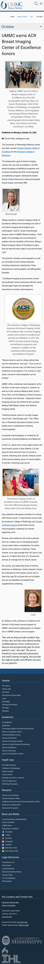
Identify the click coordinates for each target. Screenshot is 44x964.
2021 (31, 17)
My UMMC (6, 702)
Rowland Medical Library (11, 735)
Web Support (7, 881)
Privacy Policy (7, 875)
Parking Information (9, 705)
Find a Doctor (7, 775)
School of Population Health (12, 754)
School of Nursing (9, 751)
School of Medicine (9, 748)
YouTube (8, 838)
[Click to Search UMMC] (36, 3)
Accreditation (7, 722)
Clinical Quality (7, 771)
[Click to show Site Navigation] (41, 3)
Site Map (5, 708)
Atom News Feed (11, 851)
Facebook (8, 832)
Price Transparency (9, 781)
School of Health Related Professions (16, 744)
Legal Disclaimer (8, 869)
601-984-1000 (22, 922)
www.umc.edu (7, 917)
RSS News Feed (10, 848)
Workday (5, 711)
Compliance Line (8, 862)
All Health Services (9, 765)
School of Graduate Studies (12, 741)
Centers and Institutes (10, 795)
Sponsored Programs (10, 808)
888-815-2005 (24, 925)
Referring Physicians (10, 784)
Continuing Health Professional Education (18, 729)
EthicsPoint (6, 866)
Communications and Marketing (14, 819)
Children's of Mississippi (11, 768)
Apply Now (6, 726)
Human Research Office (11, 799)
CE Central (6, 686)
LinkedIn (8, 845)
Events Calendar (8, 822)
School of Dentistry (9, 738)
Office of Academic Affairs (12, 732)
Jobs (4, 699)
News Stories (15, 8)
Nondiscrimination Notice (11, 872)
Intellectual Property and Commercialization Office (21, 802)
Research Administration (11, 805)
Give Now (5, 692)
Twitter (7, 835)
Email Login (6, 689)
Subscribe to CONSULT (10, 829)
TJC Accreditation (8, 878)
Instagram (8, 842)
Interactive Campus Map (11, 695)
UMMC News (7, 826)
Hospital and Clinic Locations (13, 778)
